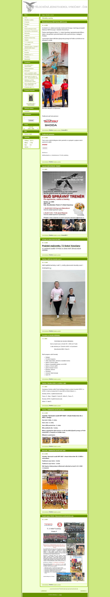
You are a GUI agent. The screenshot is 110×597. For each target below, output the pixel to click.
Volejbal (26, 40)
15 (75, 588)
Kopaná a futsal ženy (29, 37)
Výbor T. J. (27, 50)
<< (24, 128)
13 (70, 588)
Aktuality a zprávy (57, 130)
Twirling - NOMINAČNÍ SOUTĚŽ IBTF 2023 (53, 409)
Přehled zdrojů (28, 134)
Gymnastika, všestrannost (31, 31)
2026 (33, 128)
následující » (83, 590)
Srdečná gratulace (29, 68)
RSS (60, 594)
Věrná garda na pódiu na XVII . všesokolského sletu (31, 77)
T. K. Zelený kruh (28, 42)
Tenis (25, 26)
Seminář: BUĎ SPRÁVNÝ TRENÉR (51, 166)
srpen (29, 128)
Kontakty (26, 52)
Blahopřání (27, 70)
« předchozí (44, 590)
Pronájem (26, 24)
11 (66, 588)
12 (68, 588)
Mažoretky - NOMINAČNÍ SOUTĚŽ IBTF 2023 (53, 450)
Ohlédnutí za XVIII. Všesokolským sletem (30, 80)
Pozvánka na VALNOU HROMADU (51, 335)
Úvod (43, 15)
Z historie (26, 22)
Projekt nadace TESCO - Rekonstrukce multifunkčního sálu (57, 516)
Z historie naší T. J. (29, 87)
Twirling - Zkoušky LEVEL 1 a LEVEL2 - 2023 (54, 383)
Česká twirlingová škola (30, 28)
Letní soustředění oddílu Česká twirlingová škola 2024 (31, 73)
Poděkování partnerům (48, 134)
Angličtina (26, 35)
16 (77, 588)
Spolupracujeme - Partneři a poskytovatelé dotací (31, 47)
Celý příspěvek (45, 130)
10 (64, 588)
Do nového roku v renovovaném (28, 65)
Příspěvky (27, 57)
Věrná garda (27, 44)
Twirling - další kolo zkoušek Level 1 (52, 259)
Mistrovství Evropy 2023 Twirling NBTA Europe (54, 22)
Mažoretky (27, 33)
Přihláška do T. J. (28, 54)
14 (72, 588)
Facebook (26, 111)
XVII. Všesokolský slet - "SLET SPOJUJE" (30, 84)
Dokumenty (27, 59)
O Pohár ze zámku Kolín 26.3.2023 (51, 239)
